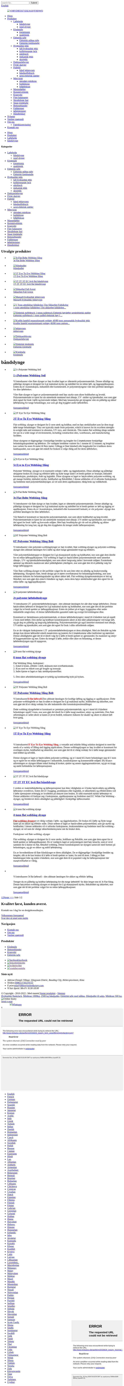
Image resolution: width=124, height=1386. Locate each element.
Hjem (10, 16)
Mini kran (18, 78)
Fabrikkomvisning (22, 124)
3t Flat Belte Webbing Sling (26, 260)
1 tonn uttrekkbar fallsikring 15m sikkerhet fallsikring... (39, 307)
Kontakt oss (13, 127)
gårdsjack (23, 54)
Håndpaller (18, 268)
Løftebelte (18, 21)
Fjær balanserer (20, 97)
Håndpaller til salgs (95, 996)
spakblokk (24, 35)
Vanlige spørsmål (15, 119)
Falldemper (18, 108)
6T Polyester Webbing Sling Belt (33, 541)
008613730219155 (24, 982)
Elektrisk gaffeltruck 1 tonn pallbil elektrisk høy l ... (37, 315)
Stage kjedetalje (20, 103)
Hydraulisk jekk (21, 46)
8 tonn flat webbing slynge (29, 657)
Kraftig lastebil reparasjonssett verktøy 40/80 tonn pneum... (41, 323)
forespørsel (18, 408)
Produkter (12, 18)
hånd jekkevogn (27, 70)
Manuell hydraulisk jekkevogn (27, 299)
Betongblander (20, 105)
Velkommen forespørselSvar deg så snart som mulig (14, 916)
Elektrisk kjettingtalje (29, 43)
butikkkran (24, 84)
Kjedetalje (18, 29)
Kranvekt (17, 94)
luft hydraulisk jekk (28, 48)
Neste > (7, 897)
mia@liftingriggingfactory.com (29, 985)
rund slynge (25, 27)
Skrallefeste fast (20, 100)
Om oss (11, 122)
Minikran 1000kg (31, 996)
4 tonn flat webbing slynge (29, 815)
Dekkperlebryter (21, 62)
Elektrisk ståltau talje (29, 40)
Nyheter (11, 116)
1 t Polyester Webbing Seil (29, 375)
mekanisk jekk (26, 56)
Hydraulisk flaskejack (11, 996)
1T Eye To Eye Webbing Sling (28, 276)
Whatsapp (17, 1004)
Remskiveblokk (20, 92)
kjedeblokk (24, 32)
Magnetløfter (19, 89)
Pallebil (16, 67)
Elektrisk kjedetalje (22, 347)
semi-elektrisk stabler (29, 75)
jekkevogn (18, 331)
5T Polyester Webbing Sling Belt (33, 693)
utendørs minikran (28, 81)
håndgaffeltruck (26, 73)
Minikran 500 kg (114, 996)
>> (12, 897)
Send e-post (6, 1001)
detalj (26, 408)
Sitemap (61, 993)
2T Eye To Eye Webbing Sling (32, 418)
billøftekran (24, 86)
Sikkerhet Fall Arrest (23, 292)
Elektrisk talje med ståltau (72, 996)
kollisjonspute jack (28, 51)
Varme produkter (47, 993)
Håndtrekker (19, 114)
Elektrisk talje (19, 37)
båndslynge (24, 24)
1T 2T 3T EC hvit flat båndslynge (29, 284)
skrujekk (23, 59)
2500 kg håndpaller (50, 996)
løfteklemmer (19, 111)
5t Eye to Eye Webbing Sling (31, 465)
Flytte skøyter (19, 65)
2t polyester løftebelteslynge (30, 598)
